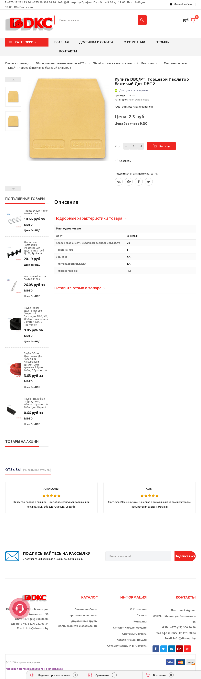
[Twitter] (119, 182)
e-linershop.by (54, 669)
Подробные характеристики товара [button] (88, 218)
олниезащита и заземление (79, 625)
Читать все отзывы (37, 470)
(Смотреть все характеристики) (134, 106)
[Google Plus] (129, 182)
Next (13, 79)
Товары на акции (22, 441)
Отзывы (162, 42)
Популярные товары (25, 199)
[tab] (125, 218)
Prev (13, 188)
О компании (134, 42)
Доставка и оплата (96, 42)
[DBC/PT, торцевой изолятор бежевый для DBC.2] (13, 96)
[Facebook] (139, 182)
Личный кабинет (183, 4)
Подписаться (185, 556)
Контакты (68, 51)
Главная (61, 42)
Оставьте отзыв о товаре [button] (78, 288)
